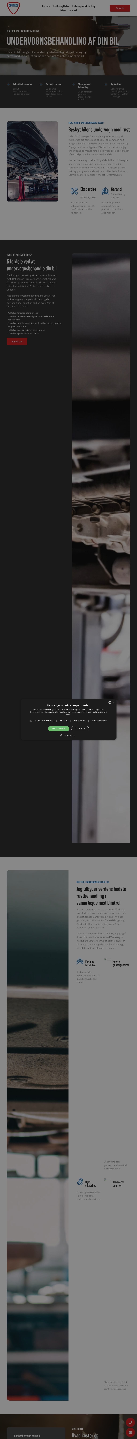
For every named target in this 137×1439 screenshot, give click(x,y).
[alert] (68, 719)
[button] (68, 735)
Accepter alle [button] (58, 728)
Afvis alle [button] (80, 728)
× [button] (113, 702)
